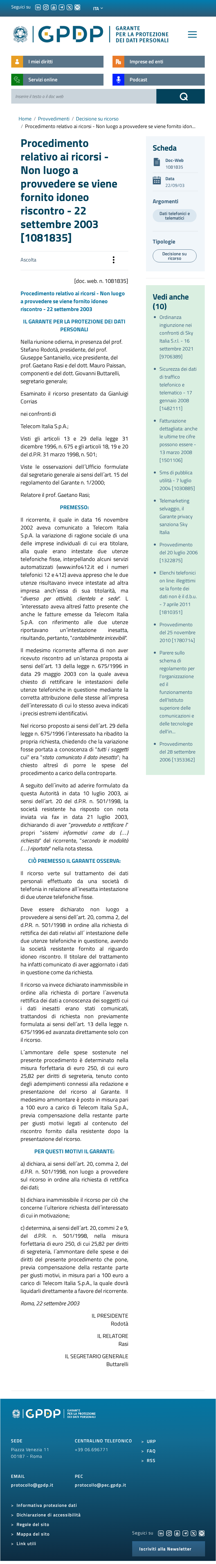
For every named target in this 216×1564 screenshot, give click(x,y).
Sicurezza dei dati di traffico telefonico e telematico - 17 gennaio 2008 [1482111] (178, 388)
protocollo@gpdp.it (32, 1485)
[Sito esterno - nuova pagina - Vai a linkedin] (161, 1532)
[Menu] (192, 34)
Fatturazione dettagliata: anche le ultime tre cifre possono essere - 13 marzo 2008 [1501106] (178, 440)
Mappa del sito (33, 1534)
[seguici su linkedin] (38, 6)
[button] (114, 261)
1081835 (174, 167)
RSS (151, 1460)
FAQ (151, 1450)
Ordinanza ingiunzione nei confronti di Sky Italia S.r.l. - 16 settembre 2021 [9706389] (176, 336)
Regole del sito (33, 1524)
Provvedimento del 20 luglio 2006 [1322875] (178, 552)
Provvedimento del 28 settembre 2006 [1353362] (177, 751)
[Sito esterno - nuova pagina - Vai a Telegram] (185, 1532)
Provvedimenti (53, 118)
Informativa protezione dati (47, 1505)
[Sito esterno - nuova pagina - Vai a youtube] (177, 1532)
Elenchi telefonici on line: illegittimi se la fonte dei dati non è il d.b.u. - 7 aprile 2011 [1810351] (178, 592)
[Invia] (180, 96)
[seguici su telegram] (61, 6)
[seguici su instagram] (46, 6)
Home (25, 118)
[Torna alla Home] (91, 33)
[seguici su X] (69, 6)
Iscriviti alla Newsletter (165, 1548)
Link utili (26, 1543)
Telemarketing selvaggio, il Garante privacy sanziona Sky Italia (176, 516)
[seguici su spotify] (77, 6)
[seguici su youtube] (54, 6)
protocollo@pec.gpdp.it (100, 1485)
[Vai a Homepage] (54, 1419)
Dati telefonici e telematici (174, 215)
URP (151, 1441)
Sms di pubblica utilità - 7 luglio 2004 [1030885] (177, 480)
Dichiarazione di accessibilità (49, 1514)
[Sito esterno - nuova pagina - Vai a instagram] (169, 1532)
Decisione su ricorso (97, 118)
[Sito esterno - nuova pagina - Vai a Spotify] (201, 1532)
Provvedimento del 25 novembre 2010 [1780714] (177, 632)
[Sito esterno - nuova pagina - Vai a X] (193, 1532)
